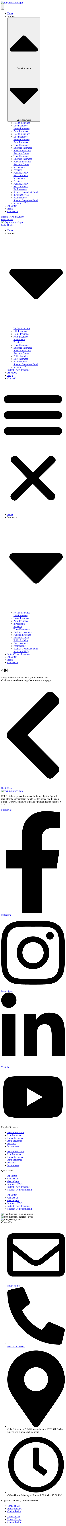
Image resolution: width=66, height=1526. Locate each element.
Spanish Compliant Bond (26, 192)
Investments (19, 167)
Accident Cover (21, 153)
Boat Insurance (21, 175)
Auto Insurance (21, 131)
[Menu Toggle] (2, 7)
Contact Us (12, 378)
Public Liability (21, 172)
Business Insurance (23, 147)
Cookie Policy (14, 1511)
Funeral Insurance (22, 150)
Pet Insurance (20, 189)
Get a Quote (13, 1181)
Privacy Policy (14, 1508)
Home (10, 230)
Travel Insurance (22, 145)
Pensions (18, 170)
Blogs (10, 375)
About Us (12, 372)
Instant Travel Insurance (19, 370)
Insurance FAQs (21, 195)
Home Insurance (21, 128)
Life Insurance (20, 125)
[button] (33, 446)
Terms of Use (13, 1505)
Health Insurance (22, 123)
